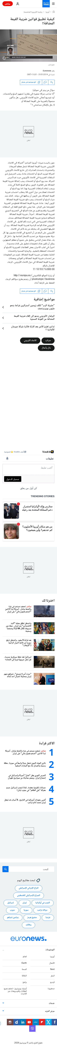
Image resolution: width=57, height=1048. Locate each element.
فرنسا (48, 917)
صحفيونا (51, 989)
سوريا (26, 910)
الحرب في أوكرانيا (42, 903)
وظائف (28, 925)
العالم (25, 957)
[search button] (5, 869)
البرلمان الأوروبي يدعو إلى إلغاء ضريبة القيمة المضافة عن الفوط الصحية (34, 318)
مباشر (7, 3)
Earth (24, 963)
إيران (24, 903)
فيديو (52, 982)
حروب (12, 910)
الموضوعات (50, 950)
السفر (53, 976)
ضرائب (48, 340)
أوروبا (47, 12)
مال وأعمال (46, 348)
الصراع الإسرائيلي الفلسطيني (28, 895)
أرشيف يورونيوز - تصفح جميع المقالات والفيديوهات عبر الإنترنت (15, 991)
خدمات (52, 1003)
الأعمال (52, 963)
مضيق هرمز (32, 917)
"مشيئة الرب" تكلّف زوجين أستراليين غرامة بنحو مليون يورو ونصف (32, 307)
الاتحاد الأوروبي (30, 340)
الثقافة (24, 976)
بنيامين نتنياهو (13, 917)
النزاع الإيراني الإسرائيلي (28, 888)
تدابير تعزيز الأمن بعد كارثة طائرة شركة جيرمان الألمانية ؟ (33, 328)
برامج (25, 982)
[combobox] (28, 869)
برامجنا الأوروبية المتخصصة (33, 12)
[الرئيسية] (54, 12)
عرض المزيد (50, 1011)
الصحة (24, 969)
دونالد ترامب (42, 910)
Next (52, 969)
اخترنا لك (48, 601)
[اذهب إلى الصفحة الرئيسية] (46, 3)
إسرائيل (10, 903)
